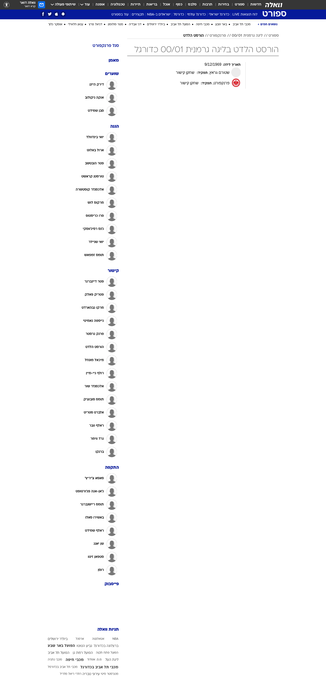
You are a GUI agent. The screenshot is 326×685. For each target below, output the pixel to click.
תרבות (207, 4)
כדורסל (179, 14)
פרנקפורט (218, 87)
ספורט (240, 4)
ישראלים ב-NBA (158, 14)
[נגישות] (7, 5)
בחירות (223, 4)
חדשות (255, 4)
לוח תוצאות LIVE (244, 14)
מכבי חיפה (203, 75)
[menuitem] (253, 4)
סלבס (192, 4)
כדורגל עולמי (196, 14)
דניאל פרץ (95, 75)
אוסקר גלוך (55, 75)
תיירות (136, 4)
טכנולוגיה (117, 4)
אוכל (166, 4)
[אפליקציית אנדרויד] (63, 14)
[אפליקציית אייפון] (56, 14)
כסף (179, 4)
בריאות (151, 4)
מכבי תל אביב (242, 75)
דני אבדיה (135, 75)
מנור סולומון (115, 75)
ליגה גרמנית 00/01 (247, 87)
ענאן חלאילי (75, 75)
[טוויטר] (50, 14)
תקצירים (138, 14)
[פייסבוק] (43, 14)
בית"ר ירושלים (156, 75)
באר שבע (221, 75)
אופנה (100, 4)
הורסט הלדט (193, 87)
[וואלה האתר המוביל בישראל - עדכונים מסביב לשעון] (273, 4)
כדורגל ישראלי (219, 14)
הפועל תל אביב (180, 75)
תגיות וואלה (108, 681)
